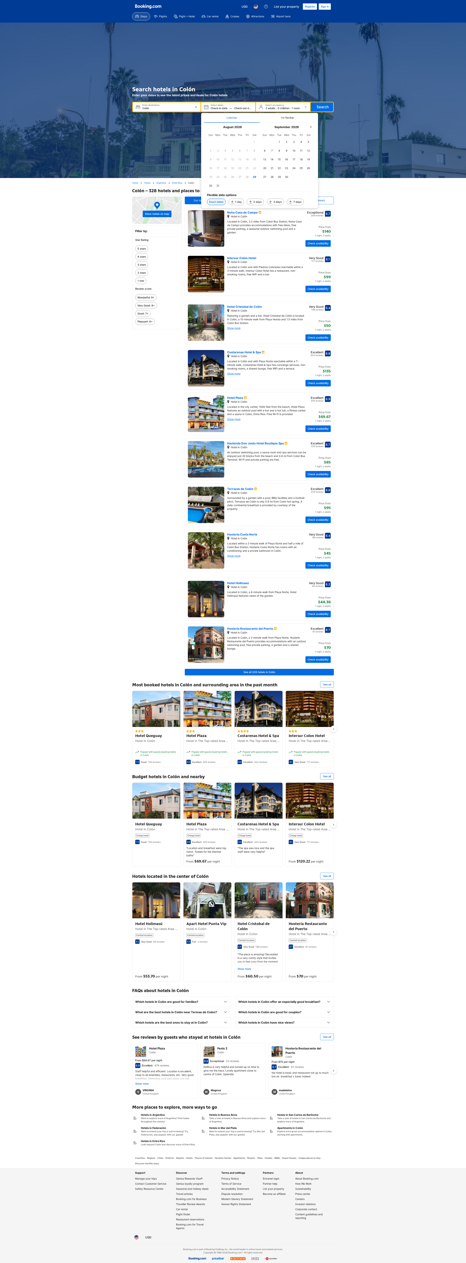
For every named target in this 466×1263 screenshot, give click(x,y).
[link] (157, 248)
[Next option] (333, 729)
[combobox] (167, 108)
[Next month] (310, 127)
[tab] (232, 117)
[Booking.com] (148, 6)
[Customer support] (266, 6)
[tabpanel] (259, 165)
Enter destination (150, 105)
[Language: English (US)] (255, 6)
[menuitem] (141, 16)
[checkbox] (254, 142)
